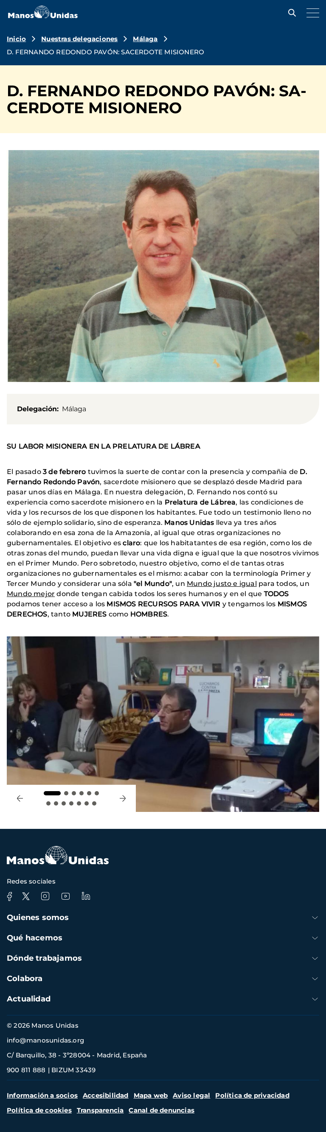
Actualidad (29, 999)
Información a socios (42, 1095)
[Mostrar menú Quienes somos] (315, 917)
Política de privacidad (252, 1095)
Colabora (25, 978)
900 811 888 (26, 1070)
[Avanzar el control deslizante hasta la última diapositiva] (20, 798)
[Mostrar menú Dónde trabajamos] (315, 958)
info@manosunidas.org (45, 1040)
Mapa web (151, 1095)
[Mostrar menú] (310, 12)
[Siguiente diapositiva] (123, 798)
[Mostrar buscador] (290, 12)
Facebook (9, 896)
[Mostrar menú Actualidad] (315, 999)
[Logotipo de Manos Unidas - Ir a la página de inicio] (43, 16)
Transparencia (100, 1110)
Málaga (145, 39)
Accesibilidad (106, 1095)
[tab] (52, 793)
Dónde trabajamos (44, 958)
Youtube (65, 896)
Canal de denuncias (161, 1110)
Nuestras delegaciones (79, 39)
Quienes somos (38, 917)
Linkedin (86, 896)
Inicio (16, 39)
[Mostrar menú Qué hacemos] (315, 938)
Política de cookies (39, 1110)
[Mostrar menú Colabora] (315, 978)
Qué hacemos (34, 937)
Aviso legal (191, 1095)
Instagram (45, 896)
